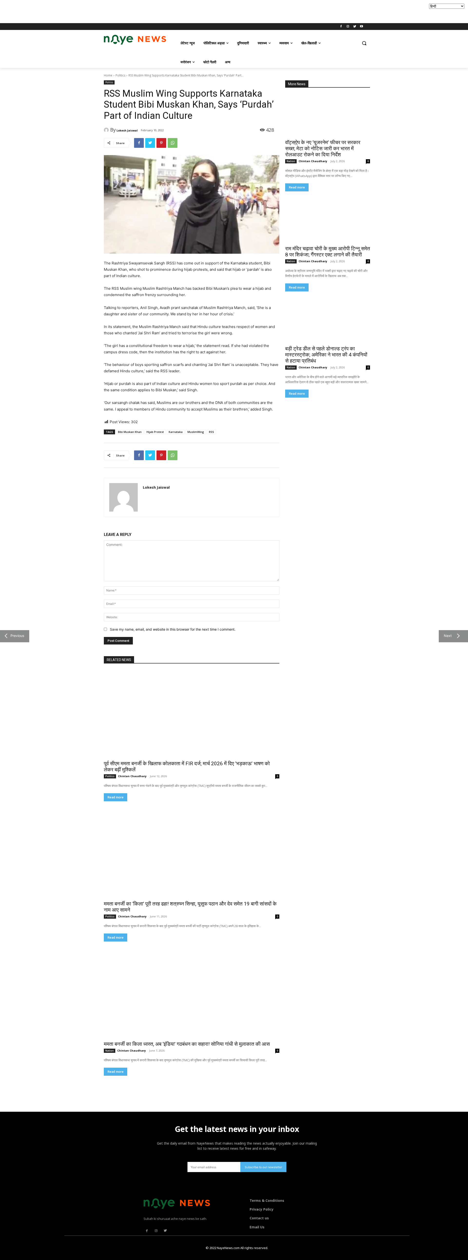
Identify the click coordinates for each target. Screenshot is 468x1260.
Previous (16, 636)
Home (108, 75)
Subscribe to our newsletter (263, 1167)
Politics (120, 75)
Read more (297, 187)
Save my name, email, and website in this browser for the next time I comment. (172, 629)
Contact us (259, 1218)
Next (447, 636)
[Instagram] (348, 26)
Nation (291, 161)
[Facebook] (341, 26)
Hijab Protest (155, 432)
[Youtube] (361, 26)
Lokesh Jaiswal (127, 130)
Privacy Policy (261, 1209)
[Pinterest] (161, 143)
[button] (364, 43)
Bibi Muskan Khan (130, 432)
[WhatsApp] (172, 143)
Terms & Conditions (267, 1200)
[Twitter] (354, 26)
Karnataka (176, 432)
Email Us (257, 1227)
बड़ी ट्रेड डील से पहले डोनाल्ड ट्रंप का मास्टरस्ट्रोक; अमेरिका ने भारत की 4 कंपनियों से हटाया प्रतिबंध (326, 355)
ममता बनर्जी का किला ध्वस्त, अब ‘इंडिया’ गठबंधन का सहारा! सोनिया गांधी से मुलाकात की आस (187, 1044)
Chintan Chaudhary (313, 161)
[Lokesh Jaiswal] (107, 130)
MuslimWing (195, 432)
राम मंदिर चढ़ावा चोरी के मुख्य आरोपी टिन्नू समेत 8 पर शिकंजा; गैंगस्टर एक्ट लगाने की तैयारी (327, 252)
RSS (211, 432)
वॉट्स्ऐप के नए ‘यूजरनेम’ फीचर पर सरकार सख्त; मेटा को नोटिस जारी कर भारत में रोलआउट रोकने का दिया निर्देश (322, 149)
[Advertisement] (88, 11)
